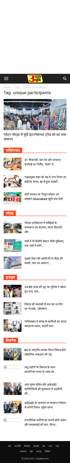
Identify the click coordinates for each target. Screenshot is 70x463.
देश (44, 446)
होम (9, 446)
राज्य (50, 446)
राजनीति (17, 446)
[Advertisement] (35, 37)
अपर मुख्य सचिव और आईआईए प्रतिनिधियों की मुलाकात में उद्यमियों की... (43, 389)
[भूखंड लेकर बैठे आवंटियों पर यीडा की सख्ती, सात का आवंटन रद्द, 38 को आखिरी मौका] (13, 262)
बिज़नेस (27, 446)
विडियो (47, 451)
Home (7, 87)
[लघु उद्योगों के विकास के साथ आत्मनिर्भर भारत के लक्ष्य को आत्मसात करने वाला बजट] (13, 371)
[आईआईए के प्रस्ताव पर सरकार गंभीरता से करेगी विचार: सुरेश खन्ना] (13, 407)
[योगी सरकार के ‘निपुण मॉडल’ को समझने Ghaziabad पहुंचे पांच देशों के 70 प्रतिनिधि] (13, 198)
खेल (31, 451)
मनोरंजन (23, 451)
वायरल (38, 451)
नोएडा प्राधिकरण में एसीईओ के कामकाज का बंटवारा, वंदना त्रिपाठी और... (43, 227)
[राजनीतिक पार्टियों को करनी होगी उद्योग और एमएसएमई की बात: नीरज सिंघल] (13, 424)
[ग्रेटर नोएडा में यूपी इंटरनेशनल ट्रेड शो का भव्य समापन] (35, 114)
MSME (36, 446)
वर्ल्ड (57, 446)
